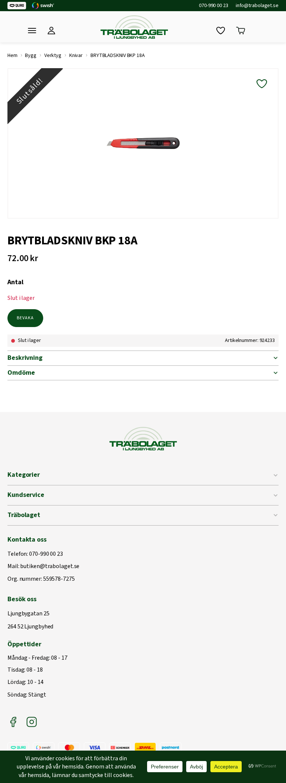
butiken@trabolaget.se (49, 566)
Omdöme (21, 372)
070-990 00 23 (213, 5)
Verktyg (52, 55)
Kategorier (23, 474)
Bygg (30, 55)
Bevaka (25, 318)
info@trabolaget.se (257, 5)
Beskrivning (24, 357)
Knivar (76, 55)
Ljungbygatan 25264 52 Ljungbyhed (30, 620)
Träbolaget (23, 515)
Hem (12, 55)
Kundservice (25, 495)
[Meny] (32, 30)
